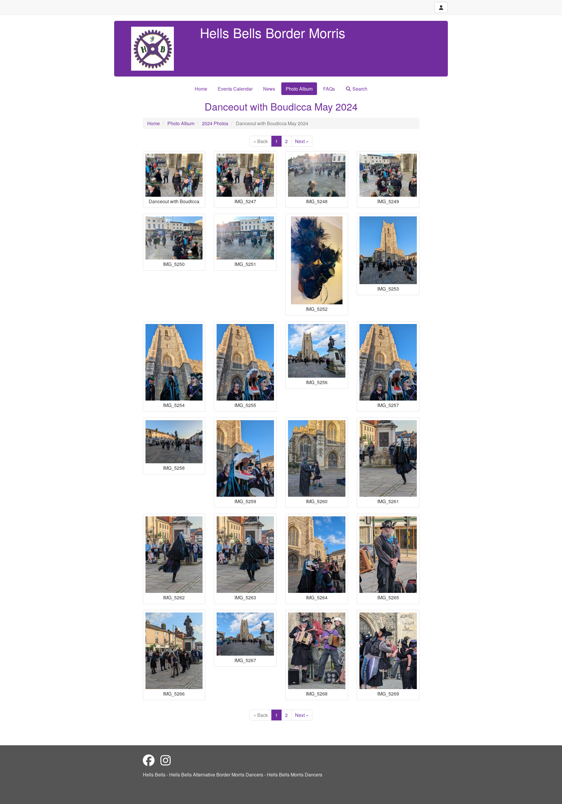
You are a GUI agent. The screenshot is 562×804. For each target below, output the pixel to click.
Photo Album (299, 88)
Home (201, 88)
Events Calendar (235, 88)
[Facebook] (149, 760)
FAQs (329, 88)
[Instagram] (165, 760)
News (269, 88)
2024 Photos (215, 123)
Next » (302, 141)
